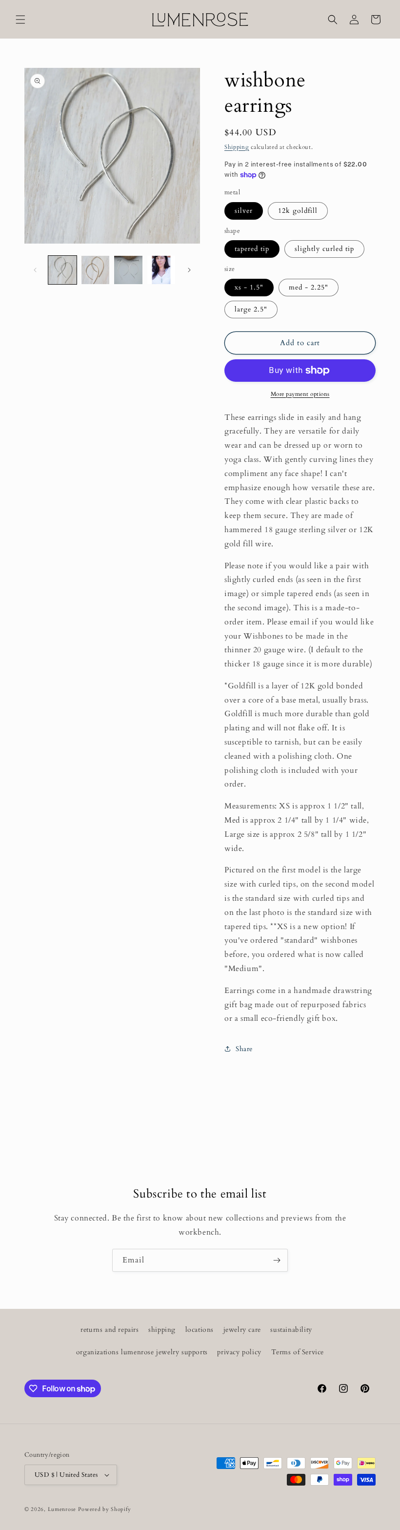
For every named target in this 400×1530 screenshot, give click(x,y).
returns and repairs (109, 1329)
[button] (20, 19)
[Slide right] (189, 270)
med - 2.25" (308, 287)
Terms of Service (297, 1352)
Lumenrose (63, 1509)
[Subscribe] (276, 1260)
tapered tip (252, 248)
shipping (162, 1329)
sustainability (291, 1329)
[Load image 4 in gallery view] (161, 270)
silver (244, 210)
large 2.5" (251, 309)
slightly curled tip (324, 248)
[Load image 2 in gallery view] (95, 270)
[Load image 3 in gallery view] (128, 270)
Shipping (236, 147)
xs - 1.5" (249, 287)
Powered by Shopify (104, 1509)
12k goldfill (298, 210)
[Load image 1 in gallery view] (62, 270)
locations (199, 1329)
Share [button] (244, 1049)
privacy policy (239, 1352)
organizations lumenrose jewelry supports (142, 1352)
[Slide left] (35, 270)
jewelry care (242, 1329)
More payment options (300, 394)
